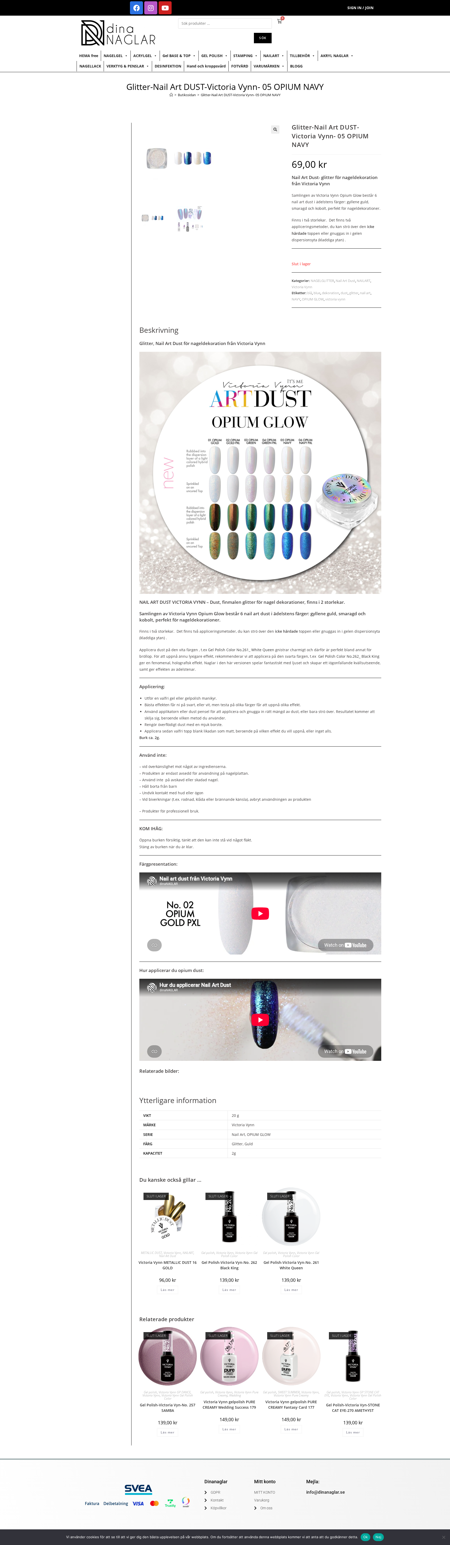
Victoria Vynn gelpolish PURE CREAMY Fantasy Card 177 (291, 1404)
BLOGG (296, 66)
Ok (365, 1537)
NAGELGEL (113, 55)
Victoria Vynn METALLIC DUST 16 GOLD (168, 1265)
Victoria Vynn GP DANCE (175, 1392)
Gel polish (208, 1253)
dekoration (330, 293)
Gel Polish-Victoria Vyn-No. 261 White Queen (291, 1265)
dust (344, 293)
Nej (378, 1537)
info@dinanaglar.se (325, 1492)
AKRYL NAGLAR (334, 55)
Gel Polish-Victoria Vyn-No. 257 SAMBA (167, 1407)
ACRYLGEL (142, 55)
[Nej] (443, 1537)
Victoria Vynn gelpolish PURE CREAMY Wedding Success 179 (229, 1404)
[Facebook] (136, 7)
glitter (353, 293)
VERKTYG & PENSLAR (125, 66)
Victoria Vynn (302, 287)
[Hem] (171, 95)
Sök (262, 38)
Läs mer (167, 1290)
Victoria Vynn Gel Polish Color (239, 1254)
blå (309, 293)
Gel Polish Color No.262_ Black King (348, 656)
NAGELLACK (90, 66)
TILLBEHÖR (300, 55)
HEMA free (88, 55)
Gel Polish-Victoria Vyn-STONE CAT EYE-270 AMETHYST (353, 1407)
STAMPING (243, 55)
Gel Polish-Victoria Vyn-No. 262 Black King (229, 1265)
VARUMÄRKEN (266, 66)
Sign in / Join (360, 7)
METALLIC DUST (151, 1253)
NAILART (271, 55)
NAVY (296, 299)
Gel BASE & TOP (176, 55)
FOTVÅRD (239, 66)
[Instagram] (150, 7)
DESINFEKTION (168, 66)
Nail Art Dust (345, 280)
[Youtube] (165, 7)
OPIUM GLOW (313, 299)
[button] (275, 129)
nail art (365, 293)
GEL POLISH (212, 55)
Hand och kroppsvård (206, 66)
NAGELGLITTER (322, 280)
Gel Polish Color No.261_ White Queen (241, 649)
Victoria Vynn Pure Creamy (291, 1395)
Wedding (235, 1395)
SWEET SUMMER (289, 1392)
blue (317, 293)
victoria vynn (335, 299)
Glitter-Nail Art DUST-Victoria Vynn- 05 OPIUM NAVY (240, 95)
